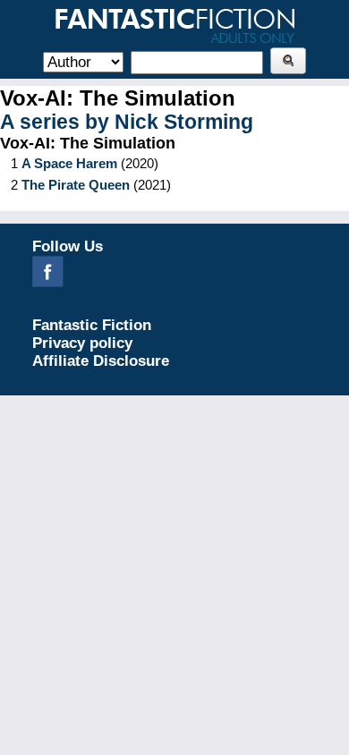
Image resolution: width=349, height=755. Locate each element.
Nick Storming (184, 122)
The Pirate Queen (75, 184)
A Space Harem (69, 163)
